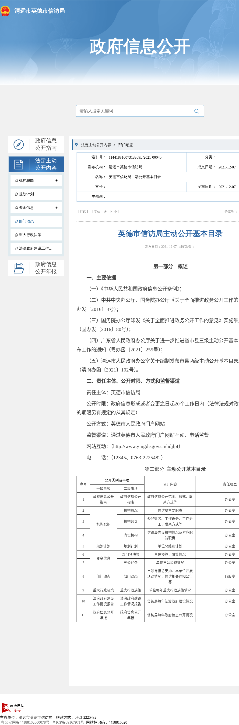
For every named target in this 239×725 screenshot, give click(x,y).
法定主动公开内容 (46, 164)
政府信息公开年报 (46, 267)
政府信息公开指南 (46, 144)
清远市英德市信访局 (39, 11)
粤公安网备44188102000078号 (25, 722)
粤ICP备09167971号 (68, 722)
